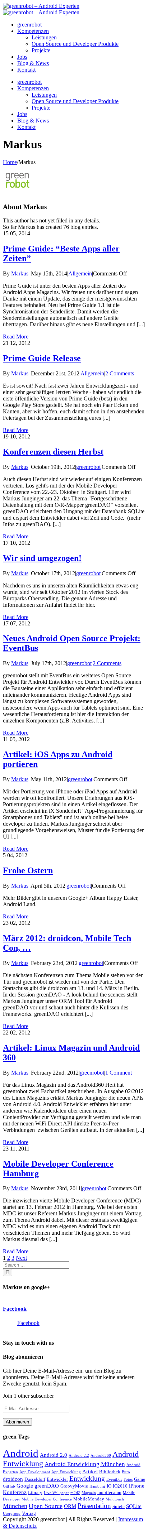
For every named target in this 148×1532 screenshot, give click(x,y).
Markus (19, 273)
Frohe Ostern (28, 870)
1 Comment (118, 1073)
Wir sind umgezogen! (42, 558)
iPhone (136, 1486)
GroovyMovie (74, 1486)
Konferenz (15, 1492)
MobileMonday (88, 1499)
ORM (70, 1506)
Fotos (128, 1479)
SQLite (134, 1506)
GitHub (9, 1486)
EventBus (114, 1479)
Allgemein (80, 273)
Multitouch (115, 1499)
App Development (34, 1472)
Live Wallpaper (56, 1493)
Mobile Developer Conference (47, 1499)
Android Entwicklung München (85, 1464)
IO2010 (120, 1486)
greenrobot (88, 467)
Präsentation (94, 1505)
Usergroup (11, 1514)
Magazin (89, 1493)
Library (35, 1492)
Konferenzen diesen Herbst (53, 451)
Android (20, 1453)
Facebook (15, 1309)
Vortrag (29, 1513)
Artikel (90, 1471)
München (15, 1505)
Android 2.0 (53, 1455)
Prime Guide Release (42, 358)
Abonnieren (17, 1422)
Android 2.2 (79, 1455)
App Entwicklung (66, 1472)
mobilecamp (109, 1492)
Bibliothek (109, 1471)
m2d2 (75, 1493)
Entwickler (57, 1479)
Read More (15, 336)
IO (109, 1486)
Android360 (101, 1455)
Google (25, 1486)
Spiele (118, 1506)
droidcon (13, 1479)
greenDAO (46, 1486)
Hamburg (97, 1486)
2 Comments (119, 373)
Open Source (46, 1505)
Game (139, 1479)
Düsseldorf (34, 1479)
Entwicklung (87, 1478)
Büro (126, 1472)
